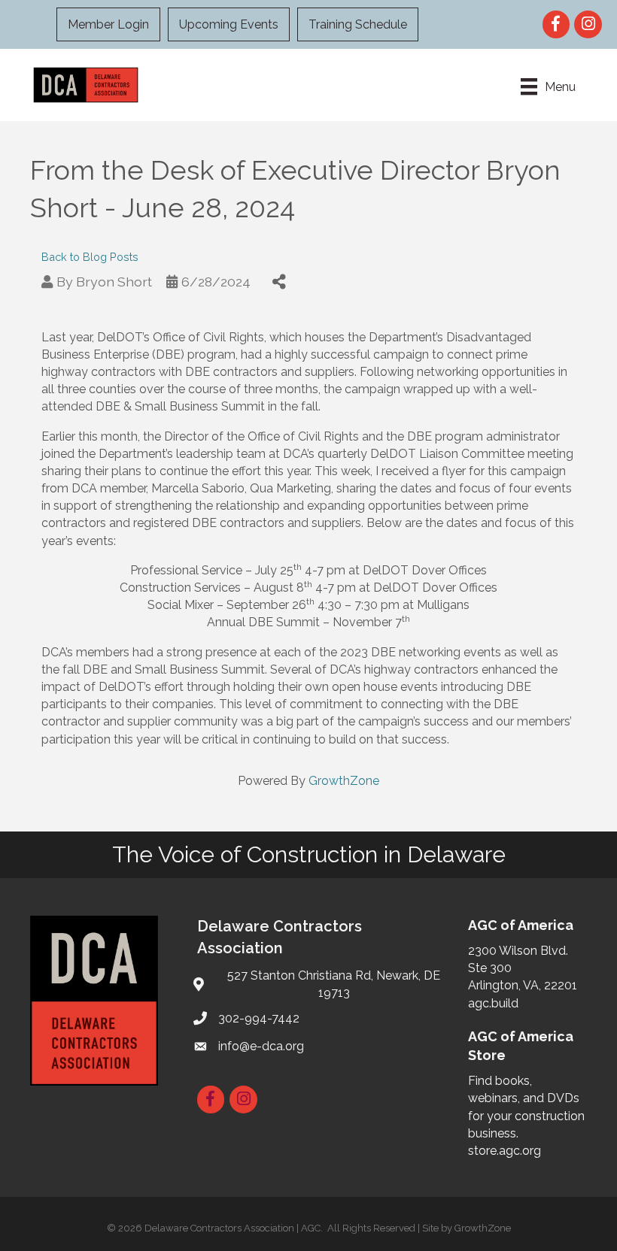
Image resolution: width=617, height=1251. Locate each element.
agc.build (493, 1003)
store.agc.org (504, 1150)
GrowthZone (343, 781)
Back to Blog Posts (89, 256)
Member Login (108, 24)
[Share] (279, 281)
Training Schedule (357, 24)
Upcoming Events (228, 24)
